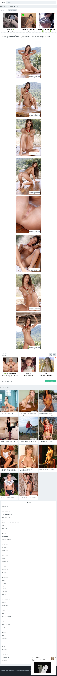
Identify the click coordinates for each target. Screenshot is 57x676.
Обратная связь (25, 667)
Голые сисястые (12, 10)
